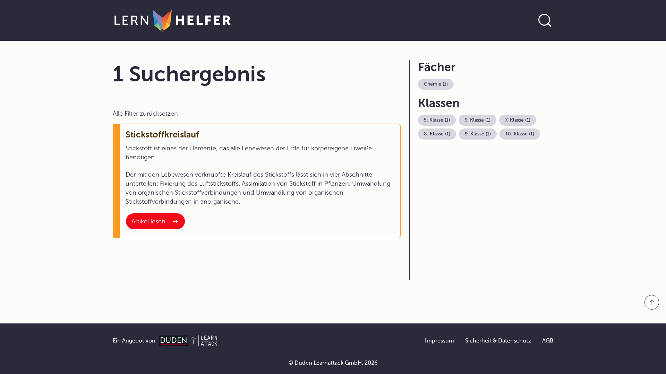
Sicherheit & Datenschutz (498, 341)
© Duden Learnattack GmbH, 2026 (333, 363)
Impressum (439, 341)
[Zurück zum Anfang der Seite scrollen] (651, 302)
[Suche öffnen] (545, 20)
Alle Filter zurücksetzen (145, 113)
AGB (547, 341)
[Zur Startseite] (172, 20)
